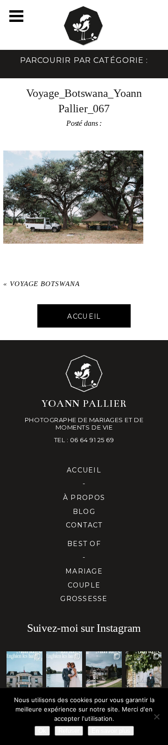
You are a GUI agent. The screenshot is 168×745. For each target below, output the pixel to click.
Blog (84, 511)
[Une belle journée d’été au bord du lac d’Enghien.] (64, 669)
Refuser (68, 730)
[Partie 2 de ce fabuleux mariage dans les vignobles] (104, 669)
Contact (84, 525)
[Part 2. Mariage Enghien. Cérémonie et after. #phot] (24, 669)
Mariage (84, 571)
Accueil (84, 470)
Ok (42, 730)
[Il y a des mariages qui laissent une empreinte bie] (143, 669)
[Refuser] (156, 716)
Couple (84, 585)
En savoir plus (110, 730)
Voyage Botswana (45, 283)
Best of (84, 544)
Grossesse (83, 599)
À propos (84, 497)
